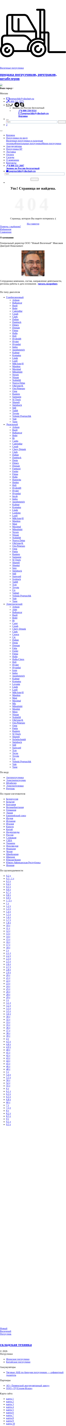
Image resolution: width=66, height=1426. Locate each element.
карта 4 (10, 1407)
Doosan (16, 327)
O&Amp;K (17, 385)
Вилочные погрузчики (12, 68)
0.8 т (8, 895)
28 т (8, 994)
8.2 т (8, 1113)
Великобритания (15, 807)
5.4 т (8, 1074)
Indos (15, 347)
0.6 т (8, 889)
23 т (8, 983)
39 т (8, 1036)
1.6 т (8, 917)
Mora (14, 711)
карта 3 (10, 1404)
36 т (8, 1027)
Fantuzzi (16, 468)
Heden (15, 482)
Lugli (14, 361)
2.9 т (8, 972)
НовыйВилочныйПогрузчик (5, 1331)
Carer (15, 623)
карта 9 (10, 1421)
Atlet (14, 609)
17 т (8, 945)
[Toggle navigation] (1, 130)
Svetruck (16, 579)
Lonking (16, 513)
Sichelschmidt (19, 739)
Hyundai (16, 344)
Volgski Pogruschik (21, 416)
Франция (11, 848)
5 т (7, 1072)
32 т (8, 1019)
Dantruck (16, 322)
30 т (8, 1016)
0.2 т (8, 875)
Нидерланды (12, 832)
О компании (12, 160)
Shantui (16, 565)
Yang (14, 421)
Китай (9, 829)
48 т (8, 1069)
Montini (16, 709)
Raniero (16, 394)
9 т (7, 1119)
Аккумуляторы (14, 146)
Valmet (15, 593)
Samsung (16, 396)
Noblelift (16, 380)
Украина (10, 843)
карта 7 (10, 1415)
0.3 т (8, 881)
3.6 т (8, 1014)
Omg (14, 391)
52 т (8, 1083)
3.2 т (8, 1005)
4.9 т (8, 1047)
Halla (14, 333)
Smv (14, 568)
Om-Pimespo (18, 388)
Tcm (14, 584)
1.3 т (8, 909)
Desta (15, 460)
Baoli (14, 305)
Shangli (16, 402)
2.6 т (8, 964)
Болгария (11, 804)
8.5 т (8, 1116)
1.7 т (8, 920)
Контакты (11, 162)
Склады (10, 157)
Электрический (14, 604)
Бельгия (10, 801)
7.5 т (8, 1108)
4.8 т (8, 1044)
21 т (8, 978)
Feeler (15, 471)
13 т (8, 933)
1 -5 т (9, 900)
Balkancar (17, 303)
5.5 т (8, 1077)
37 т (8, 1030)
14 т (8, 936)
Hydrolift (16, 338)
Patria (15, 551)
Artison (15, 300)
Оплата (10, 154)
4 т (7, 1038)
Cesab (15, 314)
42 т (8, 1055)
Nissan (15, 377)
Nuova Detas (18, 383)
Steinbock (17, 405)
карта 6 (10, 1412)
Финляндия (12, 846)
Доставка (11, 151)
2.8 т (8, 969)
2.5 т (8, 961)
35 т (8, 1025)
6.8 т (8, 1099)
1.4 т (8, 911)
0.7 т (8, 892)
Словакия (11, 837)
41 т (8, 1052)
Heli (14, 336)
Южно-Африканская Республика (23, 862)
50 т (8, 1080)
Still (14, 408)
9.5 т (8, 1124)
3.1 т (8, 1003)
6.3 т (8, 1094)
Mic (14, 703)
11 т (8, 928)
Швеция (10, 857)
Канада (10, 826)
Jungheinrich (18, 349)
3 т (7, 1000)
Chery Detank (19, 449)
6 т (7, 1088)
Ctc (14, 637)
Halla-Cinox (18, 659)
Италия (10, 824)
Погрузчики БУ (14, 149)
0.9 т (8, 898)
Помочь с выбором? (10, 226)
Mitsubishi (17, 372)
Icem (14, 670)
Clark (15, 316)
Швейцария (12, 854)
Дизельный (12, 424)
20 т (8, 975)
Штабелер (11, 783)
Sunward (16, 576)
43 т (8, 1058)
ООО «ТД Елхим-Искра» (19, 1388)
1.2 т (8, 906)
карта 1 (10, 1398)
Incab (15, 496)
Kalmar (15, 352)
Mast (14, 524)
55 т (8, 1085)
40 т (8, 1050)
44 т (8, 1061)
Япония (10, 865)
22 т (8, 980)
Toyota (15, 413)
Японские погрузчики (17, 1359)
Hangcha (16, 479)
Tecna (15, 753)
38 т (8, 1033)
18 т (8, 947)
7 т (7, 1105)
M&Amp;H (18, 363)
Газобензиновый (15, 297)
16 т (8, 942)
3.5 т (8, 1011)
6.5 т (8, 1096)
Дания (9, 812)
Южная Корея (13, 859)
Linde (15, 358)
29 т (8, 997)
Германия (11, 810)
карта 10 (10, 1423)
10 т (8, 925)
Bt (13, 438)
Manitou (16, 366)
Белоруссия (12, 799)
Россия (9, 835)
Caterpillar (17, 311)
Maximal (16, 369)
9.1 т (8, 1121)
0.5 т (8, 886)
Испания (10, 821)
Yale (14, 419)
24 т (8, 986)
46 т (8, 1066)
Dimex (15, 325)
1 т (7, 903)
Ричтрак (10, 788)
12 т (8, 931)
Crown (15, 634)
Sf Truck (16, 399)
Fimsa (15, 330)
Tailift (15, 410)
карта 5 (10, 1409)
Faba (14, 648)
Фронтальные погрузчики (28, 143)
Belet (14, 308)
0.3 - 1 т (10, 878)
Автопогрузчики (15, 777)
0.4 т (8, 884)
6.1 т (8, 1091)
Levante (16, 684)
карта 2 (10, 1401)
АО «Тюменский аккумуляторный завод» (28, 1385)
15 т (8, 939)
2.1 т (8, 953)
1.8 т (8, 922)
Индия (9, 818)
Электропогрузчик (16, 780)
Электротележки (15, 785)
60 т (8, 1102)
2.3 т (8, 958)
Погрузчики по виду (17, 138)
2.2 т (8, 956)
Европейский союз (16, 815)
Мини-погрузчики (51, 143)
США (9, 840)
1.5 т (8, 914)
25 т (8, 989)
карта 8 (10, 1418)
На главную (33, 223)
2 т (7, 950)
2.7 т (8, 967)
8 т (7, 1110)
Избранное (5, 229)
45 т (8, 1063)
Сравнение (6, 232)
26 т (8, 991)
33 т (8, 1022)
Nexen (15, 374)
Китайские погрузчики (18, 1362)
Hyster (15, 341)
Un (13, 590)
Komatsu (16, 355)
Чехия (9, 851)
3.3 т (8, 1008)
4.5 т (8, 1041)
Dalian (15, 319)
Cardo (15, 441)
